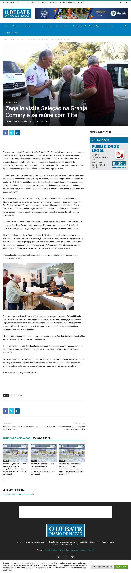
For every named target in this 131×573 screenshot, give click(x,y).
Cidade (39, 26)
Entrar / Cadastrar (30, 2)
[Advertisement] (44, 144)
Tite (12, 395)
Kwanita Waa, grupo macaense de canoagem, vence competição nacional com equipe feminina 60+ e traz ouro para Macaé (15, 469)
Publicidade (82, 2)
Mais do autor (42, 438)
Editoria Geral (14, 121)
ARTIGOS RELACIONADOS (16, 438)
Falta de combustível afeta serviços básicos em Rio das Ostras (21, 427)
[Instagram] (123, 2)
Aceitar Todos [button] (121, 567)
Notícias (28, 26)
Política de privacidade (68, 2)
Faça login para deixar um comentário (18, 494)
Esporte (20, 39)
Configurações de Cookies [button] (102, 567)
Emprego (49, 26)
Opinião (108, 26)
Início (5, 39)
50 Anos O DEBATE (12, 32)
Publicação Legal (79, 26)
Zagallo (19, 395)
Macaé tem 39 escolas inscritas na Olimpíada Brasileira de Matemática (66, 427)
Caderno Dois (61, 26)
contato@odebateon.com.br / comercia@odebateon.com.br (69, 550)
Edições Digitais (95, 26)
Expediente (42, 2)
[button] (125, 26)
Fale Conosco (53, 2)
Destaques (17, 26)
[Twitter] (126, 2)
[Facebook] (120, 2)
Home (7, 26)
